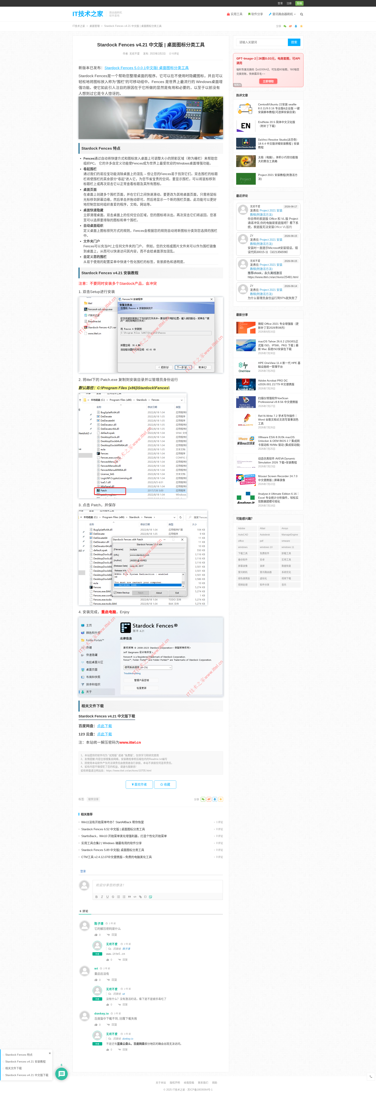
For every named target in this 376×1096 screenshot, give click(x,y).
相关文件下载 (13, 1068)
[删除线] (113, 896)
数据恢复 (286, 566)
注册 (289, 3)
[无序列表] (124, 896)
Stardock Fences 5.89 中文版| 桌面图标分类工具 (112, 850)
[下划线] (107, 896)
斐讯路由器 (266, 572)
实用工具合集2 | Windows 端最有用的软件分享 (111, 843)
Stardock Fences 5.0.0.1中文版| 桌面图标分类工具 (147, 68)
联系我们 (203, 1082)
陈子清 (126, 948)
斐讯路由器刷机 (282, 14)
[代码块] (135, 896)
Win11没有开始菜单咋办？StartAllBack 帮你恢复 (112, 822)
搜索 (294, 42)
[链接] (140, 896)
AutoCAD (243, 534)
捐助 (214, 1082)
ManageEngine (290, 534)
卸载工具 (286, 553)
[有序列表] (118, 896)
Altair (262, 528)
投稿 (299, 3)
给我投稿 (189, 1082)
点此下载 (104, 726)
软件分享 (256, 14)
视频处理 (243, 584)
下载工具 (243, 553)
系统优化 (286, 572)
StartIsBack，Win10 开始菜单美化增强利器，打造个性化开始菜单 (124, 836)
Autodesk (265, 534)
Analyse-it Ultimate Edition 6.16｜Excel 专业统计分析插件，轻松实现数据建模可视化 (278, 497)
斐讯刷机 (243, 572)
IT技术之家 (87, 13)
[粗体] (96, 896)
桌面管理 (94, 25)
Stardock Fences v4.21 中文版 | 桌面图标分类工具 (151, 44)
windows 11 (288, 547)
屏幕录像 (243, 566)
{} (145, 896)
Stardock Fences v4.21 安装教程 (25, 1061)
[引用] (129, 896)
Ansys (285, 528)
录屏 (262, 566)
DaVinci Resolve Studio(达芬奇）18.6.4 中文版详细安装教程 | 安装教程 (278, 143)
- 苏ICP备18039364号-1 (198, 1089)
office (241, 541)
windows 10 (266, 547)
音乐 (284, 584)
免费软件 (264, 553)
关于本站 (161, 1082)
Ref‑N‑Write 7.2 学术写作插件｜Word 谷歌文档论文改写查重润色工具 (278, 419)
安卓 (262, 559)
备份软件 (243, 559)
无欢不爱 (134, 53)
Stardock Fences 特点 (19, 1054)
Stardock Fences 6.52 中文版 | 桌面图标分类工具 (113, 829)
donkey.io (127, 1038)
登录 (280, 3)
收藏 (166, 784)
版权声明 (175, 1082)
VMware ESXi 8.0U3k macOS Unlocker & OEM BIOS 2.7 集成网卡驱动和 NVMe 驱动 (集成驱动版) (279, 441)
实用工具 (236, 14)
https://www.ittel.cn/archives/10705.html (128, 770)
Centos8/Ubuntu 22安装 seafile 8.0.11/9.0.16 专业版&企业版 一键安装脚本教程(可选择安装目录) (279, 108)
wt (123, 993)
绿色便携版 (244, 578)
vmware (286, 541)
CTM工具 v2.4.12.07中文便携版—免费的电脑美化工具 (116, 857)
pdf (261, 541)
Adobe (241, 528)
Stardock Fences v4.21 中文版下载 (26, 1075)
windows (243, 547)
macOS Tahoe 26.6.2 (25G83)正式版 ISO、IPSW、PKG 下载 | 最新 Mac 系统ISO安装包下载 (278, 345)
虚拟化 (263, 578)
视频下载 (286, 578)
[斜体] (102, 896)
